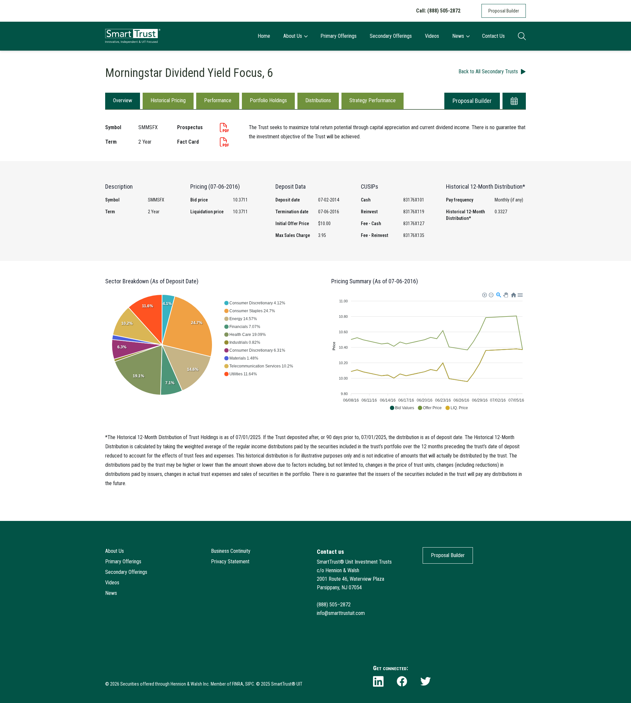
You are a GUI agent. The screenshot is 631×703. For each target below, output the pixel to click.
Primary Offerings (338, 36)
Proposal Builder (503, 10)
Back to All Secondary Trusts (488, 71)
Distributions (318, 100)
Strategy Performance (372, 100)
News (458, 36)
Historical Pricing (168, 100)
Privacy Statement (230, 561)
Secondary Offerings (391, 36)
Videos (432, 36)
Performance (217, 100)
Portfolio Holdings (268, 100)
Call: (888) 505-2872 (438, 11)
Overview (122, 100)
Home (264, 36)
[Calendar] (514, 101)
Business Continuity (230, 551)
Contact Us (493, 36)
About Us (292, 36)
